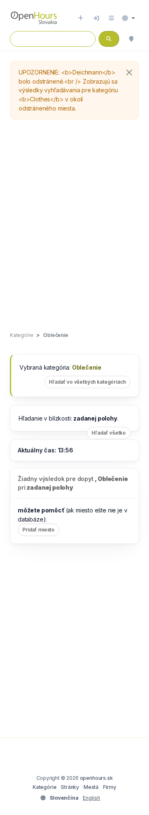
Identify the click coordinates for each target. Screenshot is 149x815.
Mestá (91, 787)
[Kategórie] (111, 18)
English (91, 798)
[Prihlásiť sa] (96, 18)
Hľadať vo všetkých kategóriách (87, 382)
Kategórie (44, 787)
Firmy (109, 787)
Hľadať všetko (108, 433)
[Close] (129, 72)
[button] (128, 18)
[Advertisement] (74, 226)
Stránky (70, 787)
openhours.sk (96, 778)
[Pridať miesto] (80, 18)
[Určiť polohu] (131, 39)
